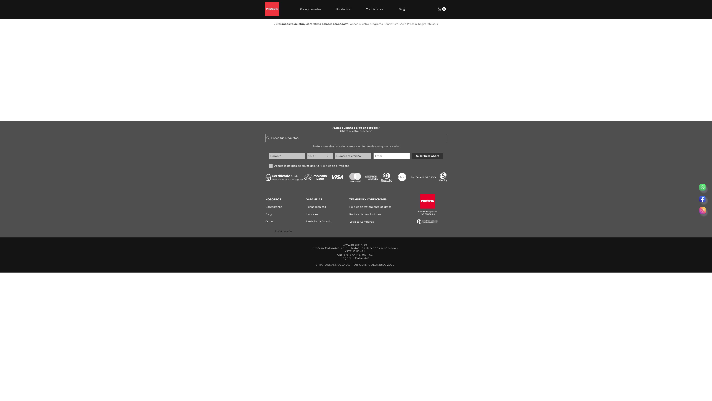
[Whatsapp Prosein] (703, 189)
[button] (315, 9)
